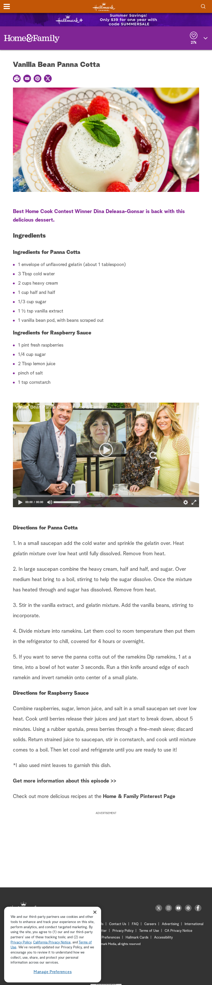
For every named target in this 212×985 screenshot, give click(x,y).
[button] (59, 455)
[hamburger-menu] (7, 6)
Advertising (170, 924)
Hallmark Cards (137, 937)
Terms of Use (149, 931)
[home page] (104, 6)
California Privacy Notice (52, 942)
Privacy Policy (122, 931)
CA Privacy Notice (178, 931)
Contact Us (117, 924)
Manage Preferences (53, 972)
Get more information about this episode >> (64, 781)
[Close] (94, 912)
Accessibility (163, 937)
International (194, 924)
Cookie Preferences (105, 937)
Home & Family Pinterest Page (138, 796)
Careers (150, 924)
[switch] (50, 502)
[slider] (106, 496)
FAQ (135, 924)
